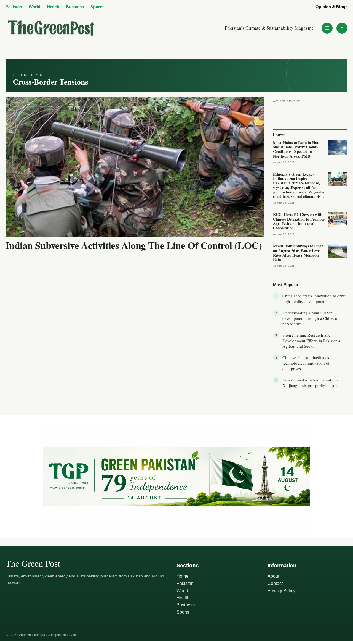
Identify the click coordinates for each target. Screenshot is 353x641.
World (34, 6)
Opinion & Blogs (331, 6)
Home (182, 576)
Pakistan (14, 6)
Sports (96, 6)
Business (75, 6)
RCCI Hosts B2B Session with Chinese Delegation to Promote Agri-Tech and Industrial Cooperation (299, 221)
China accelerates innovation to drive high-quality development (314, 298)
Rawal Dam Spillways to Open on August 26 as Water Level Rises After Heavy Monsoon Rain (298, 252)
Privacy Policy (281, 590)
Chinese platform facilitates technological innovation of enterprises (306, 363)
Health (53, 6)
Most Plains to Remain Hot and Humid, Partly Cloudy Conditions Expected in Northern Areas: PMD (296, 149)
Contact (275, 583)
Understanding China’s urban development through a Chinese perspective (309, 318)
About (273, 576)
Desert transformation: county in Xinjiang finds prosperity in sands (311, 382)
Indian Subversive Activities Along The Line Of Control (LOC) (134, 245)
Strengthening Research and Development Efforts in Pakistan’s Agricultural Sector (311, 340)
